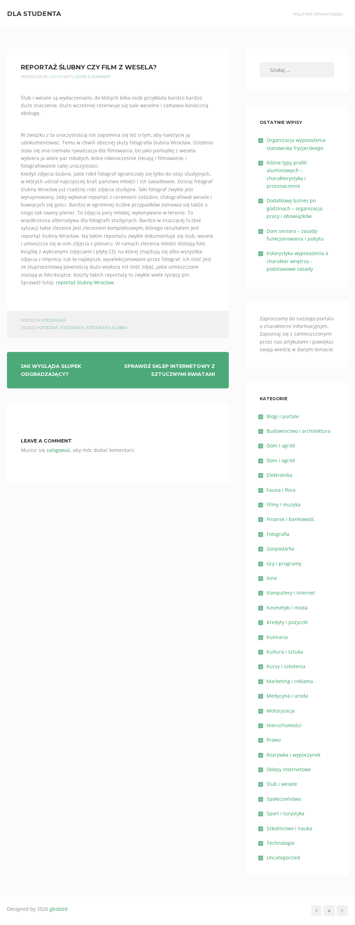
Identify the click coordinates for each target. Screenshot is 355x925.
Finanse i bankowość (290, 519)
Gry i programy (284, 563)
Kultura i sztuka (285, 651)
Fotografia (54, 320)
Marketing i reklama (290, 681)
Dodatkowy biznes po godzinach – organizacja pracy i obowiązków (294, 208)
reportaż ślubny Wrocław (85, 282)
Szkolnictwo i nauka (289, 828)
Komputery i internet (291, 592)
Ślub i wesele (282, 784)
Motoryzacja (281, 710)
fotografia (72, 328)
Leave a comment (92, 77)
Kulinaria (277, 637)
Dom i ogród (281, 445)
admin (55, 77)
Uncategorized (283, 857)
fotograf (47, 328)
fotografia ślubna (106, 328)
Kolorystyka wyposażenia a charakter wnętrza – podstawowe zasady (297, 261)
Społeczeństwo (284, 799)
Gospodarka (280, 548)
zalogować (58, 450)
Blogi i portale (283, 416)
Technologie (281, 843)
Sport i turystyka (285, 813)
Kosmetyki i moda (287, 607)
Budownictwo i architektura (298, 431)
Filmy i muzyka (284, 504)
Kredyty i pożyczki (287, 622)
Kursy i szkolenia (286, 666)
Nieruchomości (284, 725)
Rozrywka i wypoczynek (293, 754)
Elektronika (279, 475)
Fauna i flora (281, 490)
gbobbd (59, 909)
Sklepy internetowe (289, 769)
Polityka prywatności (318, 14)
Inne (272, 578)
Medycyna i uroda (287, 695)
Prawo (274, 740)
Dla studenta (34, 14)
